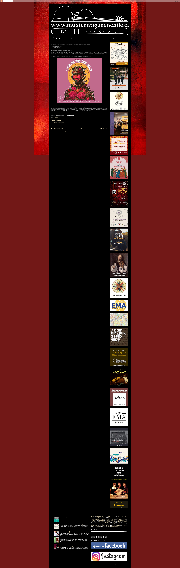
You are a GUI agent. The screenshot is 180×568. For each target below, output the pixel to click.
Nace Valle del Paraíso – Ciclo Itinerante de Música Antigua (72, 524)
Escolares (125, 521)
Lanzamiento (99, 524)
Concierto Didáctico (113, 518)
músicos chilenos (114, 526)
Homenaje (124, 522)
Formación (106, 522)
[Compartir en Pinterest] (73, 115)
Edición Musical (108, 521)
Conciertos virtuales (105, 519)
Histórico (119, 522)
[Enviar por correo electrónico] (68, 115)
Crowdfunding (112, 520)
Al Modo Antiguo (68, 38)
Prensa (113, 525)
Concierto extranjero (95, 519)
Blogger (114, 563)
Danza (96, 521)
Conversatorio (94, 520)
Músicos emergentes (119, 524)
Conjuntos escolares (122, 519)
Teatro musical (95, 526)
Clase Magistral (124, 516)
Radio (118, 525)
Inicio (80, 128)
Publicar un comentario (58, 122)
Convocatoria (101, 520)
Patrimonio (101, 525)
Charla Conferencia (100, 516)
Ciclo (118, 516)
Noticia (92, 525)
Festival (99, 522)
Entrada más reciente (57, 128)
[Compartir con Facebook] (72, 115)
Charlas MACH (81, 38)
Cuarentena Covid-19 (121, 520)
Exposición (94, 522)
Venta (100, 526)
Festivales (103, 38)
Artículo (92, 516)
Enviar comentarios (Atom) (62, 131)
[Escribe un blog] (69, 115)
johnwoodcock (101, 563)
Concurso (113, 519)
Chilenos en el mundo (111, 516)
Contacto (121, 38)
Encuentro (114, 521)
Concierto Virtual (122, 518)
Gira (114, 522)
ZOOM (108, 526)
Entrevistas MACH (93, 38)
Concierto (56, 117)
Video (104, 526)
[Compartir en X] (70, 115)
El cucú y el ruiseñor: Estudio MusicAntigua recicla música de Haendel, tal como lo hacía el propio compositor (74, 545)
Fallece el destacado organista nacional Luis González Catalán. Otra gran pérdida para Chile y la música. (74, 532)
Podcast (107, 525)
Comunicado (95, 518)
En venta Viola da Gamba (65, 538)
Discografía (113, 38)
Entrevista (120, 521)
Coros (107, 520)
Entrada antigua (102, 128)
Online (97, 525)
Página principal (56, 38)
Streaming (125, 525)
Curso (92, 521)
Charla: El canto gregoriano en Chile (67, 517)
